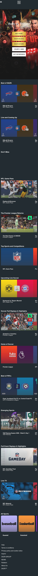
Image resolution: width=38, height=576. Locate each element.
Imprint (3, 554)
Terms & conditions (7, 548)
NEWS (3, 560)
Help (3, 545)
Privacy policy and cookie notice (11, 551)
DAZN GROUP (6, 557)
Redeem (4, 562)
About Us (4, 565)
